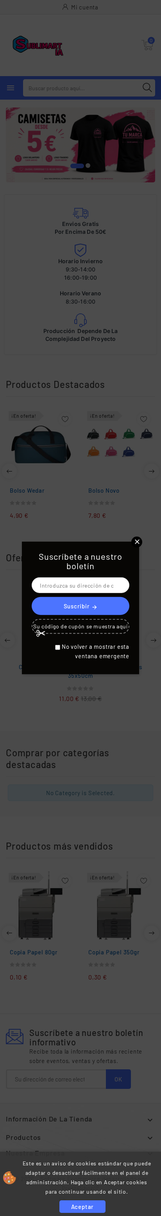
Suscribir (81, 606)
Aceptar (82, 1206)
